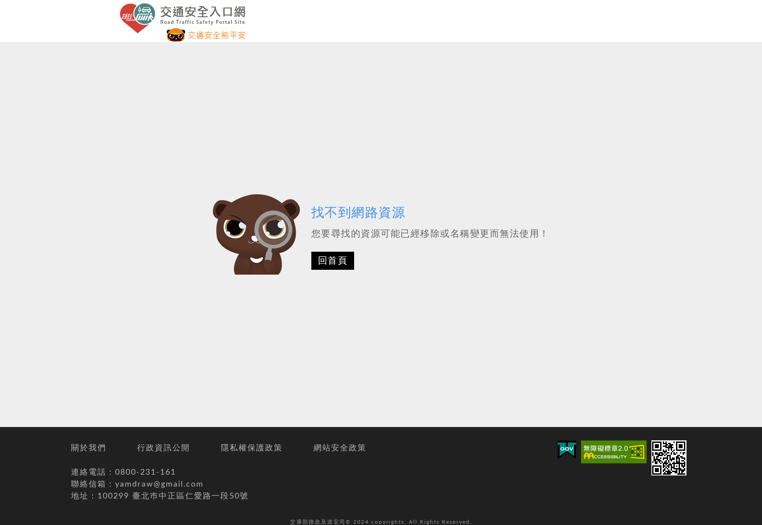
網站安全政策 (340, 448)
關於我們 (88, 448)
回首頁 (333, 260)
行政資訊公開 (163, 448)
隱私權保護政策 (252, 448)
